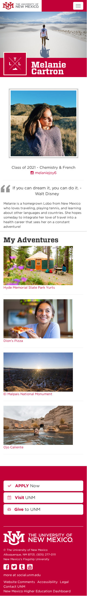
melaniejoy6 (45, 173)
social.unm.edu (29, 575)
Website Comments (19, 582)
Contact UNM (14, 586)
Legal (64, 582)
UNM (21, 6)
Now (27, 485)
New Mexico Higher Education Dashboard (37, 591)
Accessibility (47, 582)
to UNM (26, 509)
